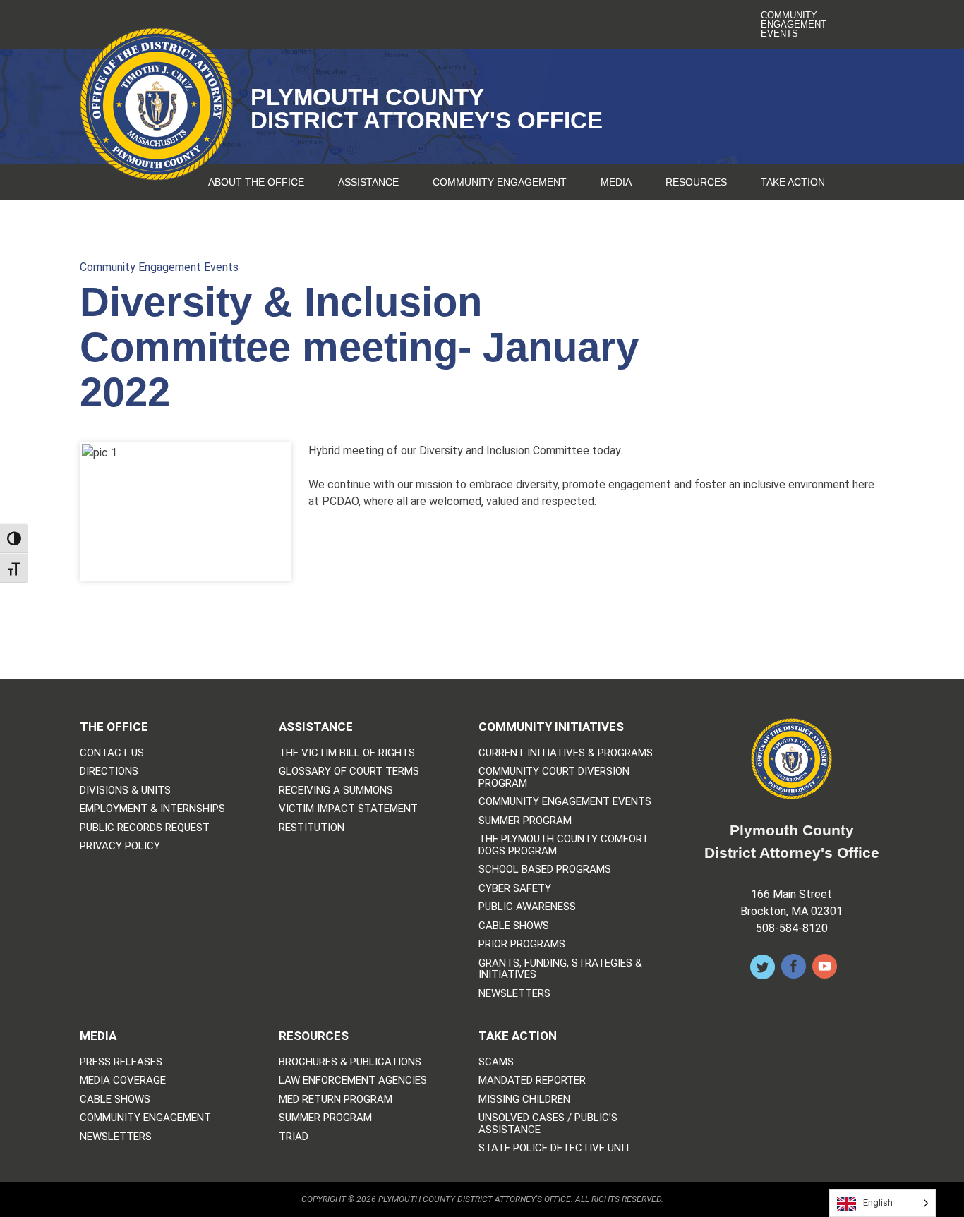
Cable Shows (513, 926)
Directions (109, 771)
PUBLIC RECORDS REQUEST (145, 828)
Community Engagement (500, 182)
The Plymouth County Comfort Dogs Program (563, 844)
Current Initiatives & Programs (565, 753)
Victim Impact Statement (348, 809)
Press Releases (121, 1062)
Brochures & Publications (350, 1062)
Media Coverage (123, 1080)
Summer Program (525, 821)
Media (616, 182)
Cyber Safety (514, 889)
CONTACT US (112, 753)
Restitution (311, 828)
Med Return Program (335, 1100)
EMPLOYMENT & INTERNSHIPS (152, 809)
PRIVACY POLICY (120, 846)
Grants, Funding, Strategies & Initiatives (560, 969)
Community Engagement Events (793, 24)
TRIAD (293, 1137)
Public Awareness (527, 907)
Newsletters (514, 994)
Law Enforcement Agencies (353, 1080)
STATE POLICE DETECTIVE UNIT (554, 1148)
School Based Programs (544, 870)
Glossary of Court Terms (349, 771)
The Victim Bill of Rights (347, 753)
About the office (256, 182)
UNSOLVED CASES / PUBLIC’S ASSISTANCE (547, 1123)
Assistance (368, 182)
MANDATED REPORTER (532, 1080)
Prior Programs (521, 944)
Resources (696, 182)
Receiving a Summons (336, 791)
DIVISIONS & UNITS (125, 791)
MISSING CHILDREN (524, 1100)
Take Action (793, 182)
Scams (496, 1062)
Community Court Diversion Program (553, 777)
